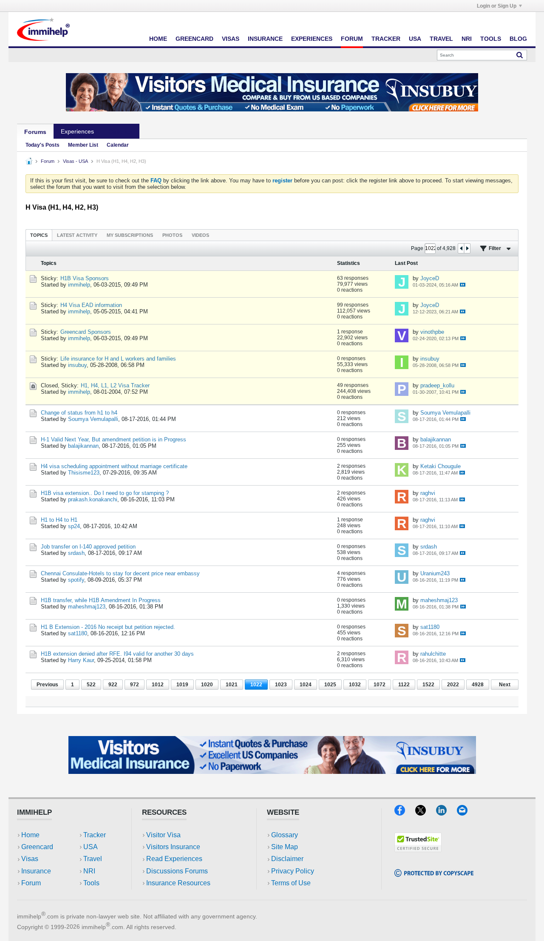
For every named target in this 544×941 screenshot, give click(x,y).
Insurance (265, 38)
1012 (158, 685)
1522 (428, 685)
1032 (355, 685)
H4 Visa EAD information (91, 305)
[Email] (466, 812)
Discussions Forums (177, 871)
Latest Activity (77, 235)
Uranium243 (435, 573)
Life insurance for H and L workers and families (118, 358)
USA (415, 38)
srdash (76, 553)
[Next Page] (467, 248)
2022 (453, 685)
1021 (232, 685)
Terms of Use (291, 883)
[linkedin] (446, 812)
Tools (490, 38)
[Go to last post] (462, 285)
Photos (172, 235)
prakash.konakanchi (92, 499)
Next (504, 685)
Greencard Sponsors (85, 332)
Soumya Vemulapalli (93, 419)
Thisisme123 (83, 472)
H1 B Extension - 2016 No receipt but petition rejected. (108, 627)
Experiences (311, 38)
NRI (467, 38)
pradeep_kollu (437, 385)
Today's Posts (43, 145)
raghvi (427, 493)
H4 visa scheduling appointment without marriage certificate (114, 466)
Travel (441, 38)
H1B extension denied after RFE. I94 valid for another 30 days (117, 654)
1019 (182, 685)
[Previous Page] (461, 248)
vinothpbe (432, 332)
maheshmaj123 (86, 606)
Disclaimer (287, 858)
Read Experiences (174, 858)
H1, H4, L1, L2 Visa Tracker (115, 385)
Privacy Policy (292, 871)
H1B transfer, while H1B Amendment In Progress (101, 600)
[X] (425, 812)
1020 (207, 685)
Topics (39, 235)
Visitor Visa (163, 835)
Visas (230, 38)
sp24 (74, 526)
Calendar (118, 145)
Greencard (194, 38)
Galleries (120, 131)
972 (134, 685)
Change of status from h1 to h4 (79, 412)
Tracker (385, 38)
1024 (306, 685)
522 (91, 685)
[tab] (39, 235)
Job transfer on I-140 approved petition (88, 546)
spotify (76, 580)
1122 (404, 685)
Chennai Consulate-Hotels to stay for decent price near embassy (120, 573)
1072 (379, 685)
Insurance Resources (178, 883)
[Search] (520, 55)
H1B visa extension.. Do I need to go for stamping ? (105, 493)
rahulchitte (433, 654)
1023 (281, 685)
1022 (256, 685)
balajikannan (83, 446)
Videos (200, 235)
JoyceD (429, 278)
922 (112, 685)
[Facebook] (404, 812)
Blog (518, 38)
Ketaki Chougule (440, 466)
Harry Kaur (81, 660)
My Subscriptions (130, 235)
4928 (478, 685)
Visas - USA (75, 161)
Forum (352, 38)
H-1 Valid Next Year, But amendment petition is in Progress (113, 439)
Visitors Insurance (173, 846)
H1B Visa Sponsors (84, 278)
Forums (35, 131)
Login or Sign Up (496, 6)
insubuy (77, 365)
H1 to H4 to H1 (59, 520)
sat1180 (77, 633)
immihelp (79, 284)
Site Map (284, 846)
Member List (83, 145)
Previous (47, 685)
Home (158, 38)
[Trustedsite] (418, 849)
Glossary (284, 835)
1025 (330, 685)
